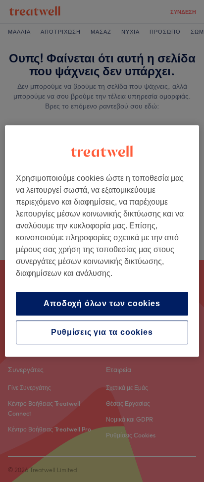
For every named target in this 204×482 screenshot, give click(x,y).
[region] (102, 241)
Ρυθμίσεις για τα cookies (102, 332)
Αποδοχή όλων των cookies (102, 303)
